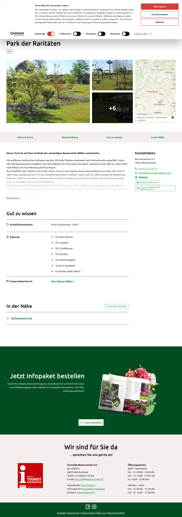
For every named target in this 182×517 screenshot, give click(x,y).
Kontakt (61, 512)
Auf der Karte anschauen (116, 306)
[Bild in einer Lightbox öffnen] (128, 390)
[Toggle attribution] (172, 117)
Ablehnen (159, 22)
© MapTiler (149, 117)
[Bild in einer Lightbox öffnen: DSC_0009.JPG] (112, 75)
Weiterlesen (13, 197)
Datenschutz (88, 512)
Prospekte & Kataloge (93, 488)
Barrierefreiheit (116, 512)
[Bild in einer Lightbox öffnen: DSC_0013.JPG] (48, 91)
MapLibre (140, 117)
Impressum (74, 512)
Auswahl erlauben (159, 14)
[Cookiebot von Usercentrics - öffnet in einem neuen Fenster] (17, 34)
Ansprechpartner (86, 492)
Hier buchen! (88, 485)
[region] (155, 91)
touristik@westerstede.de (89, 479)
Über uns (101, 512)
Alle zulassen (160, 6)
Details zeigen (141, 34)
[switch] (77, 34)
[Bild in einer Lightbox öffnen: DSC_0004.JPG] (112, 107)
